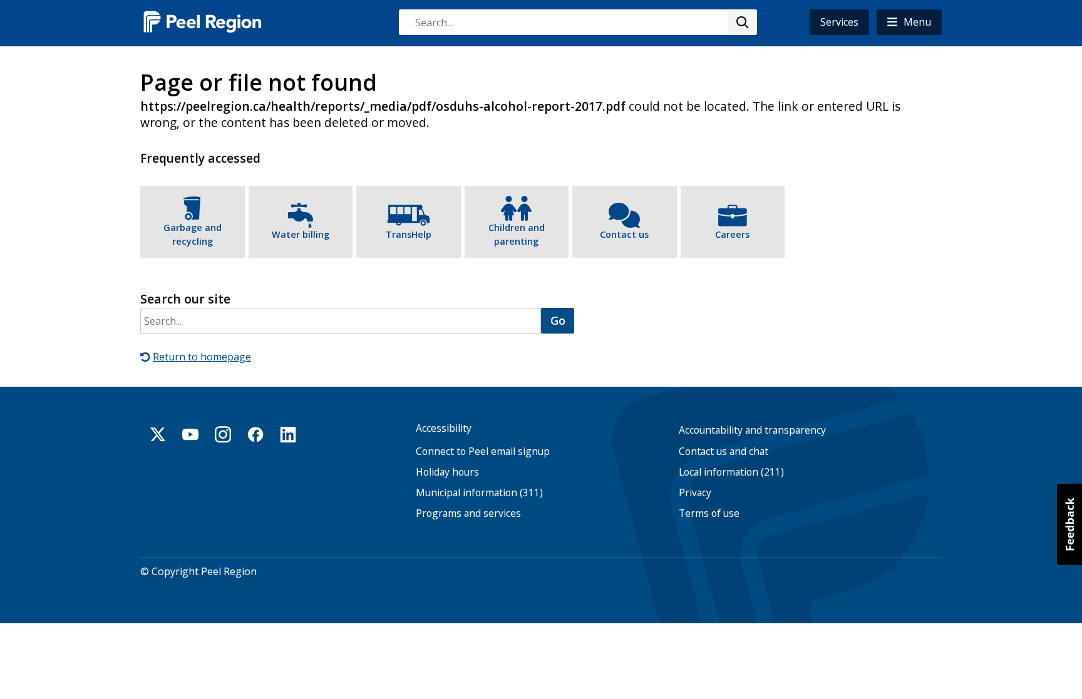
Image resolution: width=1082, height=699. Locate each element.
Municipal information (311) (479, 492)
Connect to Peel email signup (483, 451)
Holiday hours (447, 472)
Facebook (255, 434)
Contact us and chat (723, 451)
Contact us (624, 234)
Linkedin (288, 434)
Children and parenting (516, 234)
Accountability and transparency (752, 430)
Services (839, 22)
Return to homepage (202, 357)
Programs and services (468, 513)
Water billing (300, 234)
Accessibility (443, 428)
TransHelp (408, 234)
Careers (732, 234)
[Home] (202, 21)
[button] (909, 22)
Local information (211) (731, 472)
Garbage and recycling (192, 234)
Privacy (695, 492)
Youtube (190, 434)
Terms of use (709, 513)
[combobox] (577, 22)
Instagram (222, 434)
